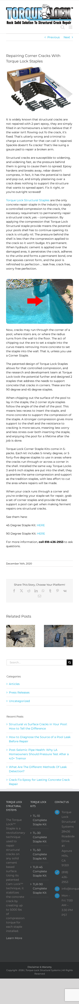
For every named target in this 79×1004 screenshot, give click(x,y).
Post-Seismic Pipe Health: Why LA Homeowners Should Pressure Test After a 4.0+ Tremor (39, 754)
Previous (53, 37)
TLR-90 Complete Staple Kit (40, 888)
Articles (14, 684)
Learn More (14, 938)
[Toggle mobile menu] (71, 27)
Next (67, 37)
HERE (41, 525)
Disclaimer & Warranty (40, 967)
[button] (9, 636)
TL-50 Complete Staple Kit (40, 854)
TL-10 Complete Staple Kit (40, 820)
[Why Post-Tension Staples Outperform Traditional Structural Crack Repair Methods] (20, 627)
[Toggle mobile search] (63, 27)
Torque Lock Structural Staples (27, 200)
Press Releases (19, 692)
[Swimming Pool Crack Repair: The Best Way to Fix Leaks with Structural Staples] (58, 627)
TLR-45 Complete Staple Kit (40, 871)
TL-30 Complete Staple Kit (40, 837)
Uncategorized (19, 701)
